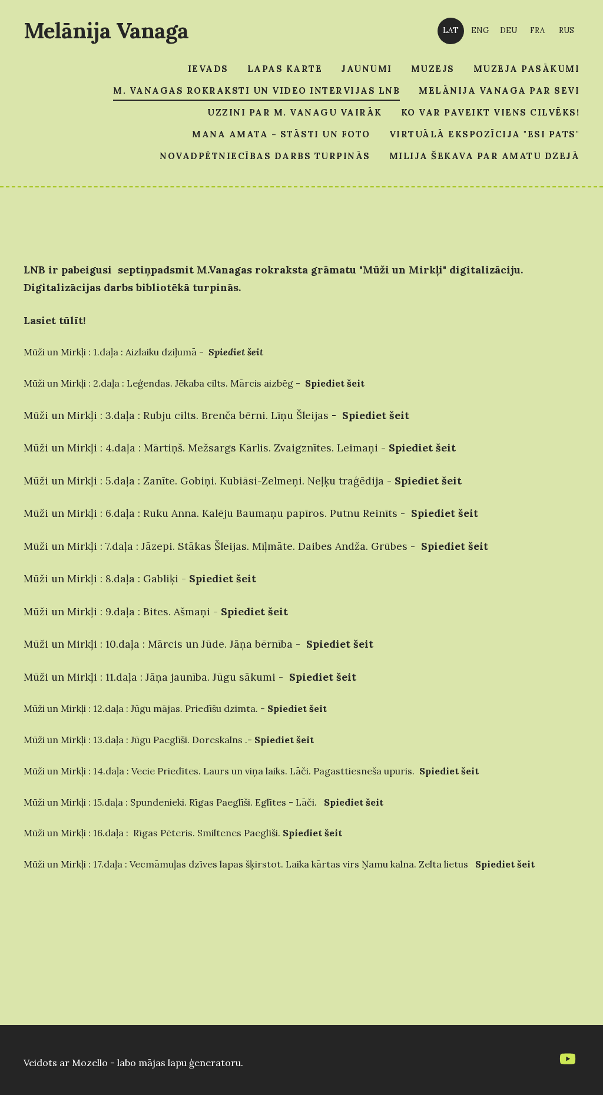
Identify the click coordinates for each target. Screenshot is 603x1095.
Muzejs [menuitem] (433, 68)
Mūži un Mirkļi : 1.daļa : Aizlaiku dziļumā (110, 352)
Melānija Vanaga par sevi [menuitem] (499, 90)
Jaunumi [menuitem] (366, 68)
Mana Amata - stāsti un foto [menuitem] (281, 134)
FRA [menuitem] (537, 30)
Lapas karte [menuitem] (285, 68)
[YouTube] (567, 1058)
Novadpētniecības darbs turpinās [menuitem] (265, 155)
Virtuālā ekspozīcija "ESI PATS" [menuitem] (484, 134)
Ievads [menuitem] (208, 68)
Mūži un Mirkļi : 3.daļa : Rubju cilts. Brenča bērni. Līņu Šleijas (176, 415)
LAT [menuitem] (451, 30)
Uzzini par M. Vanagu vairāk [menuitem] (294, 112)
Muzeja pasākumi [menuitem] (526, 68)
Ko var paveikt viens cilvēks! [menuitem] (490, 112)
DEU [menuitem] (508, 30)
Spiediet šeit (375, 415)
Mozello (90, 1062)
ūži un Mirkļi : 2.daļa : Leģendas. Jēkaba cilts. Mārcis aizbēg (162, 383)
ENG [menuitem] (480, 30)
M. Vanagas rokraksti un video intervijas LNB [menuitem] (256, 90)
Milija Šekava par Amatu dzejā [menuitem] (484, 155)
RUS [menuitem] (566, 30)
